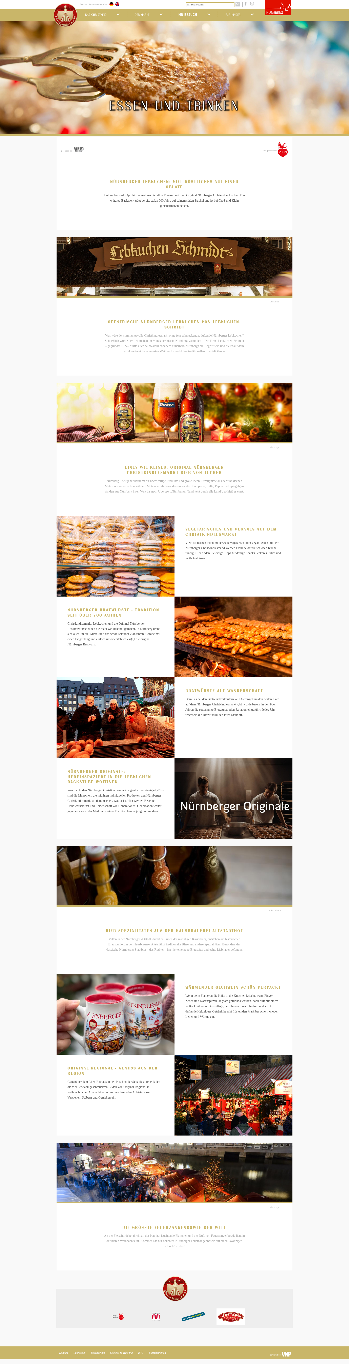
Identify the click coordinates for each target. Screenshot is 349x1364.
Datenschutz (98, 1353)
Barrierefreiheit (157, 1353)
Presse (83, 4)
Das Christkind (95, 15)
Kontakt (63, 1353)
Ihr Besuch (187, 15)
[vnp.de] (78, 150)
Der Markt (142, 15)
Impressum (79, 1353)
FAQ (140, 1353)
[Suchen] (237, 4)
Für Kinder (233, 15)
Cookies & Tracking (121, 1353)
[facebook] (245, 4)
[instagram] (251, 4)
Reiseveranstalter (98, 4)
